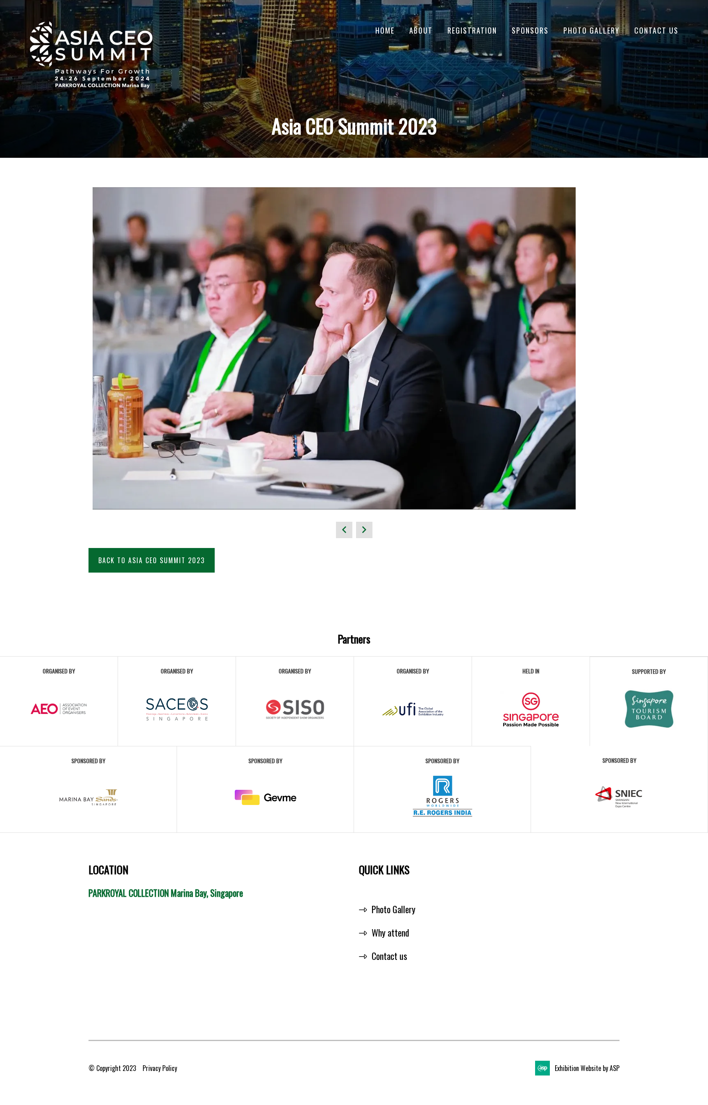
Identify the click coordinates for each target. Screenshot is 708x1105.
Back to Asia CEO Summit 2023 (151, 560)
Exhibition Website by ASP (587, 1068)
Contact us (389, 955)
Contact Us (656, 30)
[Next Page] (364, 530)
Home (385, 30)
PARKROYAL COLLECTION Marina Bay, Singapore (165, 892)
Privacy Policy (160, 1068)
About (421, 30)
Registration (472, 30)
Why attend (390, 932)
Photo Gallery (591, 30)
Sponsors (530, 30)
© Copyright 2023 (112, 1068)
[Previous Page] (344, 530)
